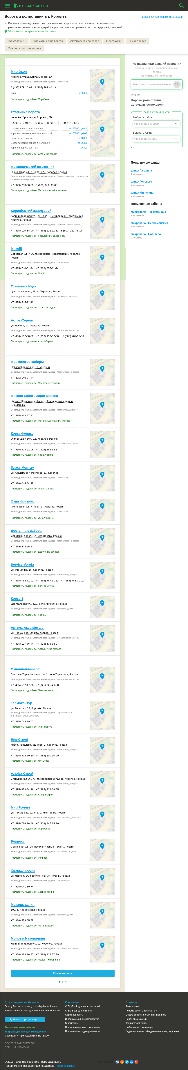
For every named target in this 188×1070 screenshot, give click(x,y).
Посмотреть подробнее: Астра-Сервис (32, 341)
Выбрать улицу (142, 132)
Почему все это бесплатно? (141, 1010)
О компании (71, 1023)
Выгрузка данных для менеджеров (25, 1031)
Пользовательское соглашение (82, 1027)
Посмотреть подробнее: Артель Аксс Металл (36, 649)
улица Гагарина (141, 170)
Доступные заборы (26, 531)
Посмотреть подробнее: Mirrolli (28, 273)
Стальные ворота (25, 112)
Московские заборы (27, 362)
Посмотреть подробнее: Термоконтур (31, 726)
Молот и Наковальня (28, 938)
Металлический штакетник (32, 167)
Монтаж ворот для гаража (24, 48)
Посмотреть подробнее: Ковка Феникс (32, 454)
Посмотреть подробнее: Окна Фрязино (32, 518)
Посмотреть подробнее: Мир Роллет (31, 828)
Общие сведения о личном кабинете (146, 1014)
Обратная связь (74, 1014)
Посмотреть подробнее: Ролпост (29, 857)
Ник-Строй (19, 739)
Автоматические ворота (48, 40)
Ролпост (18, 841)
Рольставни (15, 40)
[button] (117, 1062)
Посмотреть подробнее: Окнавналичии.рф (34, 690)
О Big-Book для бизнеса (78, 1010)
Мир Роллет (20, 807)
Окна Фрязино (22, 501)
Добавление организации (139, 1027)
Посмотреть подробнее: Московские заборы (35, 383)
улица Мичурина (142, 192)
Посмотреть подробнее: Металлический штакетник (39, 190)
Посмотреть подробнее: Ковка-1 (28, 614)
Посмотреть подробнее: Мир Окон (30, 99)
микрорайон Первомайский (149, 222)
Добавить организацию (24, 1019)
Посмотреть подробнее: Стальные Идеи (33, 307)
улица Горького (141, 181)
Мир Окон (19, 71)
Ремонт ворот (137, 40)
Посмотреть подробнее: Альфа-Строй (32, 794)
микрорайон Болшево (146, 234)
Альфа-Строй (22, 773)
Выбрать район (143, 117)
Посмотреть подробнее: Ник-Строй (30, 760)
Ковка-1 (17, 598)
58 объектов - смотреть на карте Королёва (32, 31)
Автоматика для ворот (84, 40)
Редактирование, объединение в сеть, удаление (152, 1031)
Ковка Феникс (22, 433)
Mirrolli (16, 248)
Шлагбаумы (113, 40)
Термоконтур (21, 703)
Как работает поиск (136, 1023)
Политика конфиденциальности (82, 1031)
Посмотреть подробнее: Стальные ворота (34, 154)
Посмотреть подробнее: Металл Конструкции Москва (40, 420)
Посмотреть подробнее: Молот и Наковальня (36, 959)
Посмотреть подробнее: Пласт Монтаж (32, 488)
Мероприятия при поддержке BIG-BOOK (27, 1035)
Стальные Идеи (24, 286)
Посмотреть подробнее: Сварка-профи (32, 891)
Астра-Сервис (22, 320)
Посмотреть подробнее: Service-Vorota (32, 585)
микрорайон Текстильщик (148, 211)
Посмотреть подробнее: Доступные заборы (35, 551)
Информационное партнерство (82, 1019)
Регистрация (132, 1006)
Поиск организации (136, 1019)
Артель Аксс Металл (27, 627)
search (181, 6)
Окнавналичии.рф (26, 669)
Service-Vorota (22, 564)
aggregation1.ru (66, 1065)
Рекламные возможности (20, 1027)
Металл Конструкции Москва (34, 396)
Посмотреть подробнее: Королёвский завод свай (38, 235)
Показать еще (62, 973)
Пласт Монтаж (22, 467)
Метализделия (23, 904)
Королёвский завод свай (31, 211)
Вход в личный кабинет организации (162, 16)
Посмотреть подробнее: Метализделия (32, 925)
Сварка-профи (23, 870)
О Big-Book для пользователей (82, 1006)
